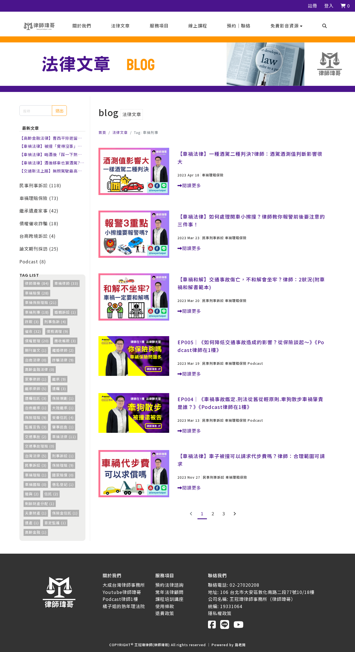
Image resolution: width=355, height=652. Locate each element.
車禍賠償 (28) (37, 293)
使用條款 (164, 606)
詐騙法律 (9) (63, 360)
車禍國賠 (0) (36, 484)
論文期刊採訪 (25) (39, 248)
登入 (329, 5)
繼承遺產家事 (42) (39, 210)
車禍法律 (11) (64, 436)
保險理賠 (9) (36, 417)
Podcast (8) (32, 261)
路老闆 (240, 644)
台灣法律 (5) (36, 455)
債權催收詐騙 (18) (39, 223)
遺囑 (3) (59, 388)
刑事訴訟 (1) (63, 455)
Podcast (255, 363)
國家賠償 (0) (63, 475)
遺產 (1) (32, 522)
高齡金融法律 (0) (39, 369)
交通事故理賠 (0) (39, 446)
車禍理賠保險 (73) (39, 198)
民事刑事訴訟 (213, 237)
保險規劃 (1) (63, 398)
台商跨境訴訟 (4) (37, 236)
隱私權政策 (220, 613)
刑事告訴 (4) (55, 321)
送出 (59, 110)
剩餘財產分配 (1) (39, 503)
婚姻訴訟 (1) (65, 312)
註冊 (312, 5)
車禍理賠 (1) (36, 475)
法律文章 (120, 132)
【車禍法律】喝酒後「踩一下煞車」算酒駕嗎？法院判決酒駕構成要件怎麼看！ (51, 154)
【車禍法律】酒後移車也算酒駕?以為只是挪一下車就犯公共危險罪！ (51, 163)
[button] (286, 25)
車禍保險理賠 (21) (41, 302)
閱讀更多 (191, 185)
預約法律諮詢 (169, 584)
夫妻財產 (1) (36, 513)
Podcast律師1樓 (120, 599)
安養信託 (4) (63, 417)
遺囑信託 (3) (36, 398)
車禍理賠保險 (213, 175)
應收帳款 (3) (65, 340)
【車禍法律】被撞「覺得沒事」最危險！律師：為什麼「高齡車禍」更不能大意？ (50, 146)
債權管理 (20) (37, 340)
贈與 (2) (32, 493)
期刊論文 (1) (36, 350)
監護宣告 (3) (36, 426)
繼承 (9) (59, 379)
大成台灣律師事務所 (124, 584)
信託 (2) (51, 493)
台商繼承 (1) (36, 407)
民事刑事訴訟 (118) (40, 185)
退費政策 (164, 613)
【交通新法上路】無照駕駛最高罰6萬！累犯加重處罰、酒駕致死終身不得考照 (51, 171)
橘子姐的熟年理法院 (124, 606)
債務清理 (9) (57, 331)
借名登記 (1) (63, 484)
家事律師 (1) (36, 379)
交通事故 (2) (36, 436)
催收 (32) (33, 331)
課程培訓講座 (169, 599)
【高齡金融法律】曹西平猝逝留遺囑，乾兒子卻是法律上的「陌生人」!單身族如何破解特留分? (50, 138)
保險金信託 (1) (65, 513)
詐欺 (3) (32, 321)
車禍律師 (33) (66, 283)
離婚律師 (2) (63, 350)
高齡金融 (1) (36, 532)
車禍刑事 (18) (37, 312)
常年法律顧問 (169, 592)
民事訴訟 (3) (36, 465)
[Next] (235, 513)
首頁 (102, 132)
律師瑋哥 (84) (37, 283)
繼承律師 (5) (36, 388)
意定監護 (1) (55, 522)
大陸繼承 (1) (63, 407)
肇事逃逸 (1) (63, 426)
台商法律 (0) (36, 360)
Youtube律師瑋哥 (122, 592)
